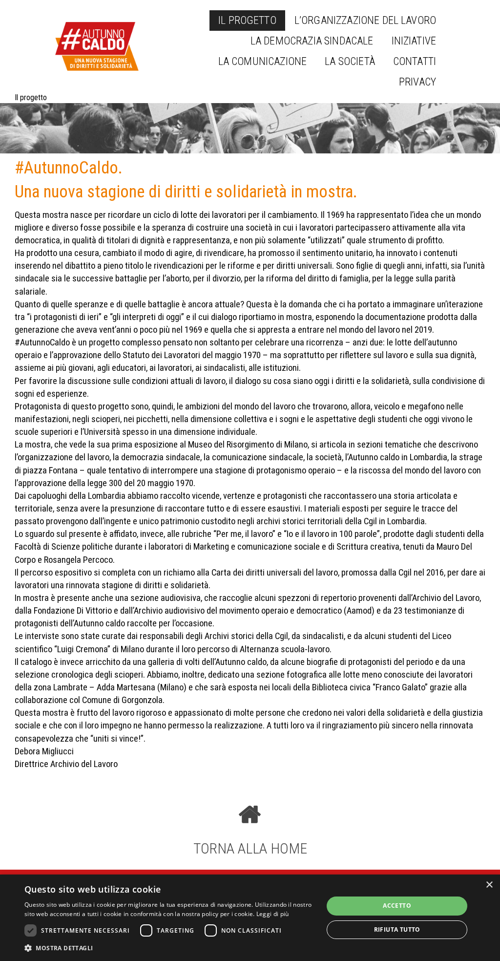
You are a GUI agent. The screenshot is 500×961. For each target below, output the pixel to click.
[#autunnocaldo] (97, 46)
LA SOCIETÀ (350, 61)
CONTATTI (414, 61)
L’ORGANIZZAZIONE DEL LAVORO (365, 20)
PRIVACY (417, 82)
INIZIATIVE (414, 41)
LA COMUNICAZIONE (262, 61)
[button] (169, 948)
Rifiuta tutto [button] (397, 929)
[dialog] (250, 918)
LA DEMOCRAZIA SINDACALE (312, 41)
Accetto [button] (397, 905)
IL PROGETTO (247, 20)
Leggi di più (272, 914)
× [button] (489, 885)
